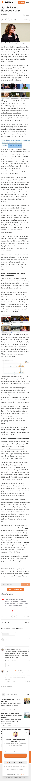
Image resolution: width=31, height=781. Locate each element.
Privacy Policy (20, 769)
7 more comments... (6, 686)
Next (25, 622)
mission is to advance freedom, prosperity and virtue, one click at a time (13, 420)
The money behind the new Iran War (10, 700)
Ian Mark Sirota (9, 649)
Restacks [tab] (12, 634)
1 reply (8, 665)
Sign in (27, 2)
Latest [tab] (7, 694)
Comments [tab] (5, 634)
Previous (6, 622)
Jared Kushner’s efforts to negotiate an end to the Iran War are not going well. (11, 720)
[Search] (28, 694)
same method (8, 208)
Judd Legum (4, 14)
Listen (27, 15)
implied (9, 118)
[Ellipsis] (29, 649)
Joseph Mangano (10, 671)
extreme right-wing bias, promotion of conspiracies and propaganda (14, 113)
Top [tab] (3, 694)
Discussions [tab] (14, 694)
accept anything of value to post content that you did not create (14, 240)
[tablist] (8, 634)
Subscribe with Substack (16, 762)
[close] (26, 732)
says (9, 500)
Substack (7, 777)
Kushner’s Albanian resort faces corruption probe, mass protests (11, 715)
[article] (15, 704)
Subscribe (21, 2)
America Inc (18, 390)
